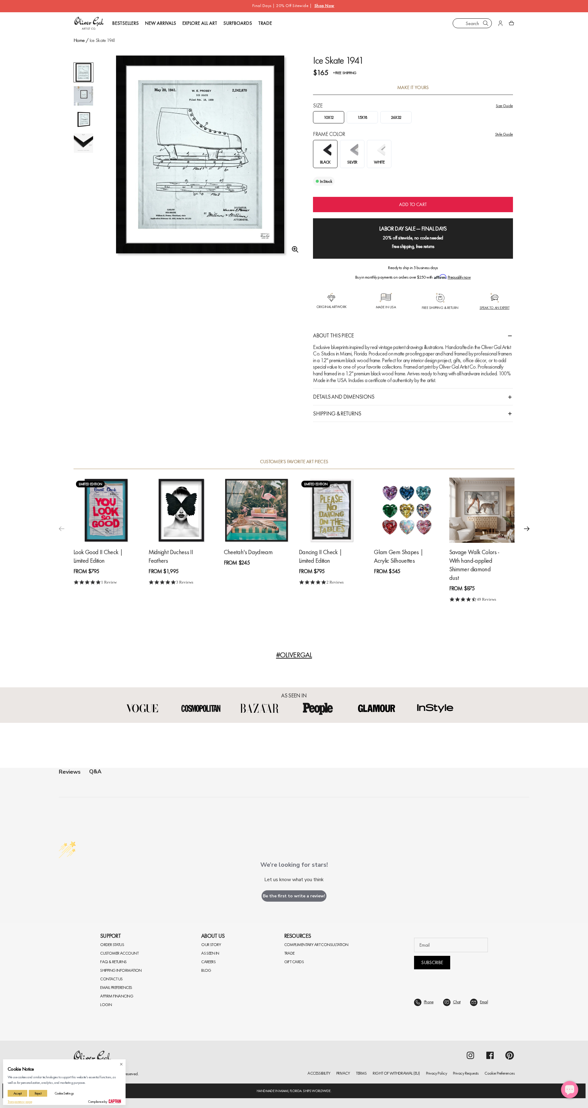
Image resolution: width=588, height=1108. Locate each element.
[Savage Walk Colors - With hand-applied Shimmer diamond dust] (481, 510)
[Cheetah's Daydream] (256, 510)
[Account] (500, 23)
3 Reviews (184, 582)
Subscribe (432, 962)
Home (79, 40)
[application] (569, 1089)
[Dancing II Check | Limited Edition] (331, 510)
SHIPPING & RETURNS (337, 413)
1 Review (109, 582)
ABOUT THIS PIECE (333, 335)
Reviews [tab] (70, 772)
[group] (200, 162)
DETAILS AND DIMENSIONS (343, 396)
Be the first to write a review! (294, 896)
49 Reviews (486, 599)
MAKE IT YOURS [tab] (413, 88)
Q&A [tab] (95, 771)
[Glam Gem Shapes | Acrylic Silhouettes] (406, 510)
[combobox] (472, 23)
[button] (527, 528)
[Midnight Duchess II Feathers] (181, 510)
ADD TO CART (413, 204)
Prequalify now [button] (459, 277)
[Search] (486, 23)
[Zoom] (293, 249)
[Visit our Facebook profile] (490, 1055)
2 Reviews (335, 582)
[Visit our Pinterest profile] (509, 1055)
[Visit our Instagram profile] (470, 1055)
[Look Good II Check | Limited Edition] (106, 510)
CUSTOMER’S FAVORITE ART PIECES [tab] (294, 462)
